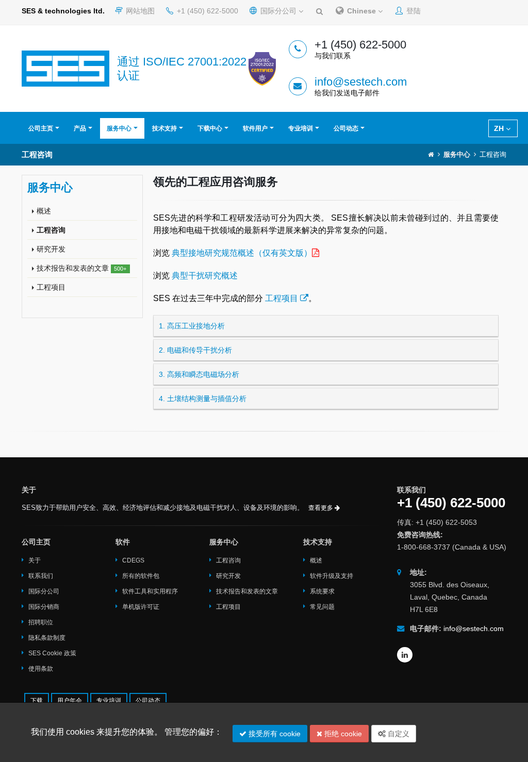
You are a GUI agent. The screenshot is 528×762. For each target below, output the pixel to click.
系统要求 (322, 591)
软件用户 (255, 128)
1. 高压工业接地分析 (192, 326)
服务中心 (119, 128)
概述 (44, 211)
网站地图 (139, 11)
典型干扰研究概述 (205, 275)
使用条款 (40, 668)
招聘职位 (40, 622)
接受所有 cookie (273, 734)
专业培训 (300, 128)
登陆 (412, 11)
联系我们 (40, 575)
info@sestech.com (361, 81)
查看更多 (321, 507)
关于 (34, 560)
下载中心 (209, 128)
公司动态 (346, 128)
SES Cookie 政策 (52, 653)
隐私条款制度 (46, 637)
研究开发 (51, 249)
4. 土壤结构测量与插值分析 (202, 398)
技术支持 (164, 128)
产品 (80, 128)
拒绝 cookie (342, 734)
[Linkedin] (404, 654)
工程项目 (51, 287)
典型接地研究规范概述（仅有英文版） (242, 253)
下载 (36, 700)
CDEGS (133, 560)
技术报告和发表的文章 (81, 268)
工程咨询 (51, 230)
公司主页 (40, 128)
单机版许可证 (140, 606)
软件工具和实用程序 (150, 591)
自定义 (397, 734)
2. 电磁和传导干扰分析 (195, 350)
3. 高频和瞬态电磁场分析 (199, 374)
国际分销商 (43, 606)
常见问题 (322, 606)
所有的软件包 (140, 575)
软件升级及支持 (331, 575)
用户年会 (69, 700)
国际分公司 (278, 11)
